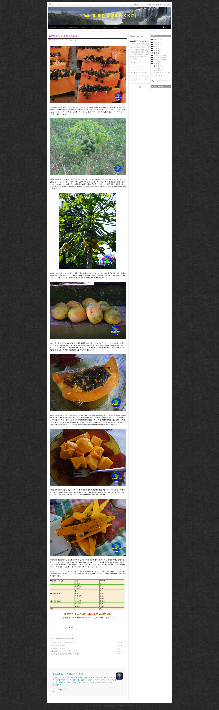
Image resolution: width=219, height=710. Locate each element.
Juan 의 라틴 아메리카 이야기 (109, 15)
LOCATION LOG (73, 27)
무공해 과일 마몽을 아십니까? (63, 36)
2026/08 (140, 69)
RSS (166, 27)
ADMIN (116, 27)
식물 (57, 638)
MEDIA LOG (85, 27)
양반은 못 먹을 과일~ (58, 645)
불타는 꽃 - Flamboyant (58, 648)
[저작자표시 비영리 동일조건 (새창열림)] (78, 628)
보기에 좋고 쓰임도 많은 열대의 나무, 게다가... (66, 654)
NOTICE (62, 27)
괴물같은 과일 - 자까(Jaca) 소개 (61, 643)
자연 (52, 638)
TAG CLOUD (95, 27)
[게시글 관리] (61, 628)
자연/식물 (52, 40)
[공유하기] (58, 628)
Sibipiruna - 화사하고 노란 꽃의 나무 (63, 651)
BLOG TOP (53, 27)
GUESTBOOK (106, 27)
